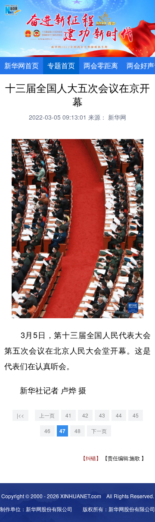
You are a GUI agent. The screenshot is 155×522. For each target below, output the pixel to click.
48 (77, 430)
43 (102, 415)
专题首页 (61, 65)
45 (136, 415)
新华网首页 (21, 65)
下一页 (99, 430)
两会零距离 (101, 65)
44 (119, 415)
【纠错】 (91, 458)
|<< (20, 415)
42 (85, 415)
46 (47, 430)
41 (68, 415)
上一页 (47, 415)
